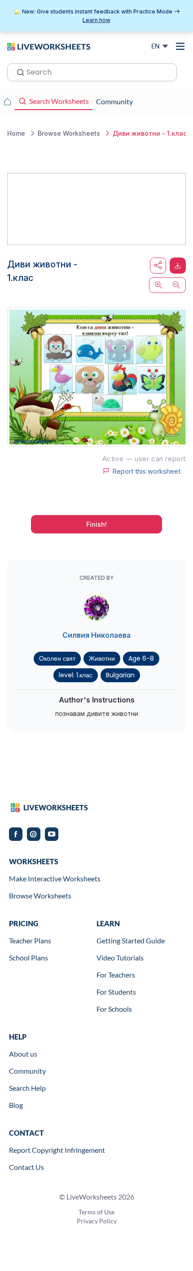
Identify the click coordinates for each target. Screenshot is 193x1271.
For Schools (114, 1008)
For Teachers (115, 974)
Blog (16, 1105)
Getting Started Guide (130, 940)
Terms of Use (96, 1212)
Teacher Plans (30, 940)
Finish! (96, 524)
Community (27, 1071)
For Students (116, 991)
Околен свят (57, 658)
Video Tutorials (120, 957)
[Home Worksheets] (7, 101)
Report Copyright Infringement (57, 1150)
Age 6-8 (141, 658)
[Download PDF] (178, 266)
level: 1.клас (75, 675)
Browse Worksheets (40, 895)
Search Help (27, 1088)
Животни (102, 658)
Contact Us (26, 1167)
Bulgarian (120, 675)
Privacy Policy (97, 1221)
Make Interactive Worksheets (55, 878)
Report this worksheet (146, 471)
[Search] (18, 71)
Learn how (96, 20)
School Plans (28, 957)
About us (23, 1053)
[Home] (48, 45)
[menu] (180, 46)
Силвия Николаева (96, 635)
